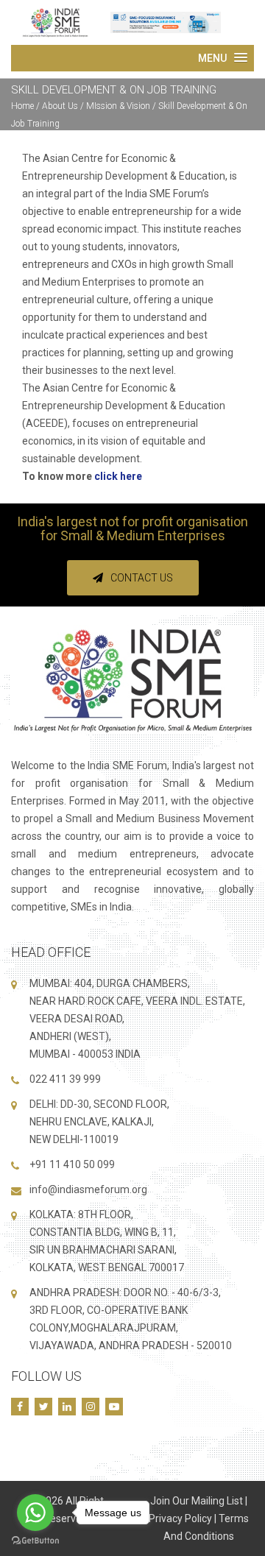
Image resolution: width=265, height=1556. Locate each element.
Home (22, 106)
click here (118, 476)
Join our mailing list (196, 1501)
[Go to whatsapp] (35, 1512)
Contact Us (141, 578)
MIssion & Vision (118, 106)
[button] (222, 58)
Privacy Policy (180, 1518)
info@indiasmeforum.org (88, 1189)
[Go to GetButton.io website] (35, 1541)
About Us (61, 106)
